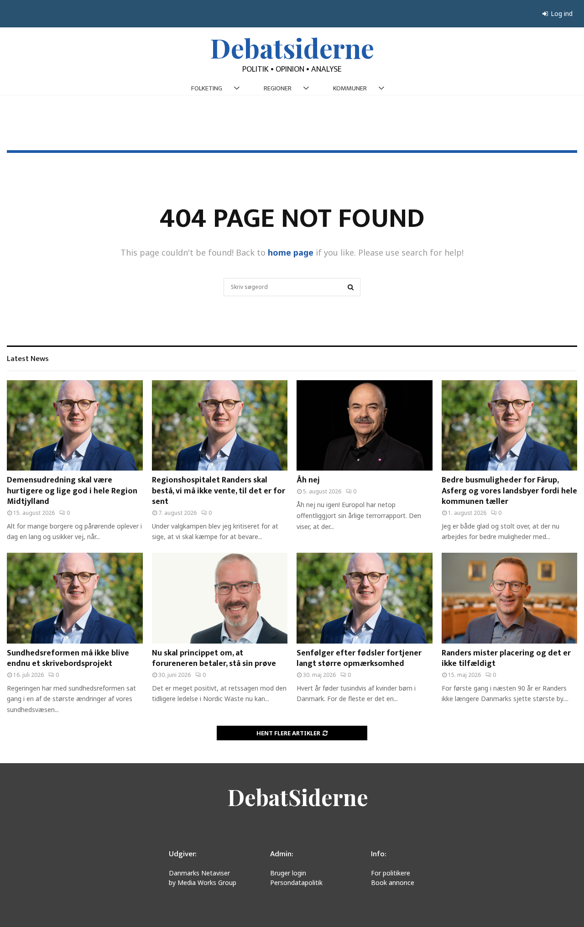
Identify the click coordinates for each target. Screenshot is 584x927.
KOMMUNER (350, 88)
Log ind (561, 13)
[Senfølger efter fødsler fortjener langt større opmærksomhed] (365, 598)
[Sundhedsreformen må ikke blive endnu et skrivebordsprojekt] (75, 598)
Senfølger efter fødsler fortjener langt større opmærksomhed (359, 658)
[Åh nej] (365, 425)
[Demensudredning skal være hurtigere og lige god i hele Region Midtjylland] (75, 425)
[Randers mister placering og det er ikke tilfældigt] (510, 598)
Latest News (28, 358)
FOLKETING (206, 88)
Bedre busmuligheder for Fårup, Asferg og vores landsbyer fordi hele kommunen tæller (509, 490)
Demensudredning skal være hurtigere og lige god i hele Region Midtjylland (72, 490)
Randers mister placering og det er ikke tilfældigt (506, 658)
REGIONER (278, 88)
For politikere (390, 873)
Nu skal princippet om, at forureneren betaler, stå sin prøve (214, 658)
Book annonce (392, 882)
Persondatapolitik (296, 882)
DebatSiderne (298, 797)
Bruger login (288, 873)
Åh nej (308, 480)
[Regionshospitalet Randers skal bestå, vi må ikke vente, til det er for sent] (220, 425)
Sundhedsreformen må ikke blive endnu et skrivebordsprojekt (68, 658)
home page (290, 252)
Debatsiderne (292, 47)
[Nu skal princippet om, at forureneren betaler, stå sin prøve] (220, 598)
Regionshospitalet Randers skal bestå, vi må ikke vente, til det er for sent (218, 490)
